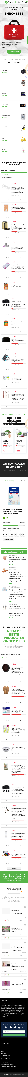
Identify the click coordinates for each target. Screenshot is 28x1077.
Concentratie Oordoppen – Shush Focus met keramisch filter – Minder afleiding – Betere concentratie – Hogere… (19, 247)
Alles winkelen (5, 1049)
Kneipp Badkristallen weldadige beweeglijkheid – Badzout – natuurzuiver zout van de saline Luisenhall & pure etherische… (18, 769)
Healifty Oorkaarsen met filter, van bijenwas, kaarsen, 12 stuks (17, 560)
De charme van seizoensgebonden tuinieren (17, 930)
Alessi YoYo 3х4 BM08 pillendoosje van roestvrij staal (18, 749)
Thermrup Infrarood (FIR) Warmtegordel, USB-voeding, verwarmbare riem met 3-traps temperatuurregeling (19, 304)
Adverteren (4, 1053)
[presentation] (3, 434)
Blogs (2, 1051)
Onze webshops (5, 1055)
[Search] (19, 2)
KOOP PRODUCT (8, 544)
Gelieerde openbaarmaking (8, 1066)
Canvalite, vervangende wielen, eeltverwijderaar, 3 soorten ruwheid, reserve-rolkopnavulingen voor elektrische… (18, 359)
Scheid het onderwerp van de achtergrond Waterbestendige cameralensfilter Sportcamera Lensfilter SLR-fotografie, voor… (19, 670)
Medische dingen (6, 989)
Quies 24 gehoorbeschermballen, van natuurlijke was (18, 378)
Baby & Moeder (5, 952)
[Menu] (2, 2)
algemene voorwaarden (7, 1064)
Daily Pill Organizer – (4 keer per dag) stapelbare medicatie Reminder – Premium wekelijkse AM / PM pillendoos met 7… (19, 227)
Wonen (3, 934)
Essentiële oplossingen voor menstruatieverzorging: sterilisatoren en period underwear (18, 966)
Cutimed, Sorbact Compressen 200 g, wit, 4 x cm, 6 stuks (18, 711)
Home (2, 1047)
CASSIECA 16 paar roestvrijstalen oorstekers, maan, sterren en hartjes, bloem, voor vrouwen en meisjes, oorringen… (17, 611)
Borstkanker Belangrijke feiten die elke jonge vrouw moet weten (18, 984)
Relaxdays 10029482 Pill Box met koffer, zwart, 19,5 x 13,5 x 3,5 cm (19, 854)
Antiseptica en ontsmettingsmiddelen (14, 587)
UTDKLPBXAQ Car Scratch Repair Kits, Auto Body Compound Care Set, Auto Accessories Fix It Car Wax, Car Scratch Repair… (14, 513)
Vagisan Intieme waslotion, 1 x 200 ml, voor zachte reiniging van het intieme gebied (18, 730)
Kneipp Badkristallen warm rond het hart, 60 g (18, 285)
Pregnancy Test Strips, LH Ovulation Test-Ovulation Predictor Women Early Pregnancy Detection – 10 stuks (18, 267)
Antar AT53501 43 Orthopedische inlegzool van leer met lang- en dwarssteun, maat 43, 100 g (18, 692)
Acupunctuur (12, 567)
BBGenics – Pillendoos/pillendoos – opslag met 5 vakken (18, 341)
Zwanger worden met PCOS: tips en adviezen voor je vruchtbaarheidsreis (18, 948)
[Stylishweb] (25, 907)
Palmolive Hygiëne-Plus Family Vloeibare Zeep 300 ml (18, 323)
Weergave (4, 72)
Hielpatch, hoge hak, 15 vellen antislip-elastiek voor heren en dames (18, 208)
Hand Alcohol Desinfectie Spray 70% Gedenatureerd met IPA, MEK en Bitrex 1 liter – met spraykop (19, 836)
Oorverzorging (13, 555)
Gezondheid (4, 917)
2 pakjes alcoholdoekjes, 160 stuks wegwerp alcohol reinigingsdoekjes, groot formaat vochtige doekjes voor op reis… (17, 594)
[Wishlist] (22, 2)
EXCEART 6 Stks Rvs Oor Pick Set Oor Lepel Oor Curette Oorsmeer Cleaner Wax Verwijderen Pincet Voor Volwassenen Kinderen (18, 397)
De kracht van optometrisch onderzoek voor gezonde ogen (18, 912)
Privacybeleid (4, 1062)
